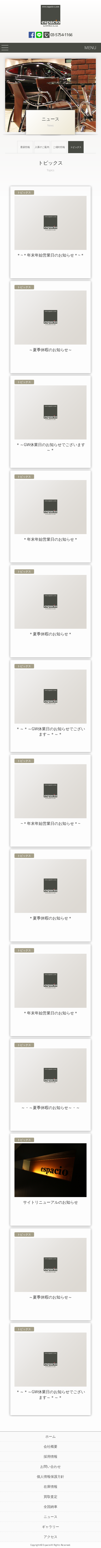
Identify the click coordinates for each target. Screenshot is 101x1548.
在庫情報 (50, 1486)
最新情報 (25, 147)
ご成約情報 (59, 147)
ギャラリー (50, 1526)
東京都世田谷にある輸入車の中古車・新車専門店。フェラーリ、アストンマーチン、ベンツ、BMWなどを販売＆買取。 (50, 16)
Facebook (32, 35)
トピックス (75, 147)
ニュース (50, 1516)
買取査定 (50, 1496)
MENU (90, 47)
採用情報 (50, 1456)
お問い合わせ (50, 1466)
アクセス (50, 1536)
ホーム (50, 1436)
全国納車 (50, 1506)
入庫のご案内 (42, 147)
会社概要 (50, 1446)
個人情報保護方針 (50, 1476)
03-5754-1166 (61, 34)
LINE (39, 35)
